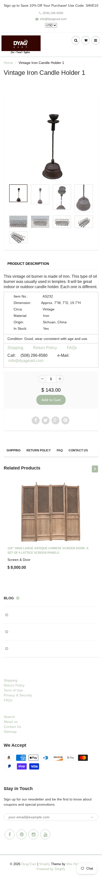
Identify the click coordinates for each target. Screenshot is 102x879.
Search (9, 717)
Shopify (44, 864)
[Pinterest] (21, 834)
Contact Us (78, 450)
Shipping (15, 348)
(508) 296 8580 (53, 13)
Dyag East (28, 864)
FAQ (60, 450)
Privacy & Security (18, 695)
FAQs (72, 348)
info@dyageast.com (53, 19)
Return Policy (45, 348)
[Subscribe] (92, 817)
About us (11, 722)
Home (8, 63)
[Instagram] (33, 834)
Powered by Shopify (51, 869)
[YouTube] (45, 834)
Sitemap (10, 732)
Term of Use (13, 690)
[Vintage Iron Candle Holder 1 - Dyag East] (51, 139)
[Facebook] (10, 834)
